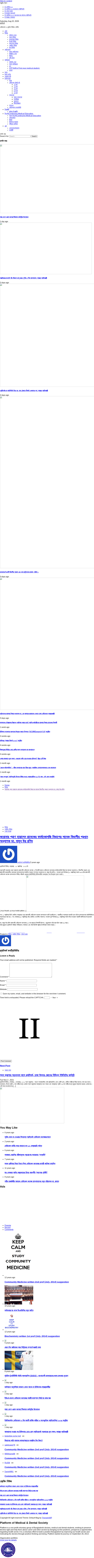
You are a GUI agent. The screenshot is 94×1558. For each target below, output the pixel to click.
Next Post (5, 1065)
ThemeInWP (47, 1518)
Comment (4, 977)
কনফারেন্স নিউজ (13, 39)
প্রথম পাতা (8, 1070)
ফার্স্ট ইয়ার (24, 68)
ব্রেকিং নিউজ (13, 45)
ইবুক (10, 81)
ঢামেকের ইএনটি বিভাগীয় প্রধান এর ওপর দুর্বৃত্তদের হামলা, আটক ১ (19, 572)
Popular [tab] (8, 1225)
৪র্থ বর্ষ (16, 91)
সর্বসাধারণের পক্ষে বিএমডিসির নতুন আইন (19, 1310)
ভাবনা (10, 70)
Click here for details (8, 1540)
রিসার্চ (10, 120)
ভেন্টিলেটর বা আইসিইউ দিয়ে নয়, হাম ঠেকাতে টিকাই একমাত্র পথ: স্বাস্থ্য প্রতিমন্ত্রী (24, 391)
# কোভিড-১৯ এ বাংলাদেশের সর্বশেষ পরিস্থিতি (18, 15)
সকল (6, 72)
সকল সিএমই (25, 116)
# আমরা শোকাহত (10, 17)
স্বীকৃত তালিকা (13, 124)
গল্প (10, 66)
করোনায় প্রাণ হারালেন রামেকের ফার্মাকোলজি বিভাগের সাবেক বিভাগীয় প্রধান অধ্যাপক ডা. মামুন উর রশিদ (34, 789)
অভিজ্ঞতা (7, 60)
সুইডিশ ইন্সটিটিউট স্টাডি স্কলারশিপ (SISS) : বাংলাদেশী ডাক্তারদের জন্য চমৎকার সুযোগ (36, 1376)
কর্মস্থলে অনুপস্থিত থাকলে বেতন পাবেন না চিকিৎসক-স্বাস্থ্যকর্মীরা (27, 1387)
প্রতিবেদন (7, 50)
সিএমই (19, 114)
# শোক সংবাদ (9, 11)
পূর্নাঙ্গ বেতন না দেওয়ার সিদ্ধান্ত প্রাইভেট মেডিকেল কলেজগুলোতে (28, 1137)
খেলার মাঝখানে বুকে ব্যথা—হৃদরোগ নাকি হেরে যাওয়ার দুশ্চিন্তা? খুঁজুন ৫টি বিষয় (23, 759)
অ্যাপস (11, 105)
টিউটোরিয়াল (17, 103)
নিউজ (6, 33)
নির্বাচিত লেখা (13, 54)
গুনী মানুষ (11, 58)
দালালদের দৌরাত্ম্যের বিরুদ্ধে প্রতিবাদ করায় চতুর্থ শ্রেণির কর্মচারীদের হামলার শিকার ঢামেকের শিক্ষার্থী (28, 723)
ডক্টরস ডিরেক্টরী (13, 111)
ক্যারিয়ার (16, 99)
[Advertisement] (47, 808)
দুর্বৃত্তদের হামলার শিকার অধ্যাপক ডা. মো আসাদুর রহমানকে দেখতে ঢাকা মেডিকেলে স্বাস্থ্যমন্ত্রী (27, 714)
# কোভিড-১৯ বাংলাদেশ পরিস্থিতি (14, 9)
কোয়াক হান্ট (8, 76)
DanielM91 (9, 1472)
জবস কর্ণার (8, 74)
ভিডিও (11, 56)
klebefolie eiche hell (13, 1436)
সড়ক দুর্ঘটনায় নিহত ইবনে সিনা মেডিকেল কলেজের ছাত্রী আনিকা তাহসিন (30, 1163)
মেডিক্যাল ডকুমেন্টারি (15, 107)
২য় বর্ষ (15, 87)
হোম (6, 31)
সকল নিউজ (12, 37)
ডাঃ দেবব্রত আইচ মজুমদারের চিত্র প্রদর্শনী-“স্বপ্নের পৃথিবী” (26, 1172)
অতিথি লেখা (12, 62)
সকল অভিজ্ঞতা (13, 64)
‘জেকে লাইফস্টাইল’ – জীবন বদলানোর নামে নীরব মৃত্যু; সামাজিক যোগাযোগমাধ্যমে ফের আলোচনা (28, 768)
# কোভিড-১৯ (9, 7)
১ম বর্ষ (15, 85)
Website (3, 989)
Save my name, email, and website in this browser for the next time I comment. (34, 994)
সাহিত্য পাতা (13, 35)
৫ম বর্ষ (15, 93)
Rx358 (7, 1463)
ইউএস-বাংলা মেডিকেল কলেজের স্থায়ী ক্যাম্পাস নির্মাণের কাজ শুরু (28, 1398)
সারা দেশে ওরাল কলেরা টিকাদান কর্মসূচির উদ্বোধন (14, 217)
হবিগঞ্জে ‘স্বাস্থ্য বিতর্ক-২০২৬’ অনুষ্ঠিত (11, 741)
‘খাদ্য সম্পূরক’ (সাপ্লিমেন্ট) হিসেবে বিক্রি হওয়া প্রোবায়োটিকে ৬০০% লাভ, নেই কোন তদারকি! (27, 777)
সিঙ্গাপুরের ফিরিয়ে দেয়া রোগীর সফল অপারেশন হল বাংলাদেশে (17, 750)
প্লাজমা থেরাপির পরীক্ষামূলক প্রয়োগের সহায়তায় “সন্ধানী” (25, 1155)
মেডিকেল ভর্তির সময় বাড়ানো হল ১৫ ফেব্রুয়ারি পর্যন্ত (23, 1146)
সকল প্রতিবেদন (13, 52)
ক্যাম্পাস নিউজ (13, 43)
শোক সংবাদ (8, 831)
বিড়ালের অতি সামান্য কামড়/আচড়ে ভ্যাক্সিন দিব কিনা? (24, 1440)
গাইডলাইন (12, 118)
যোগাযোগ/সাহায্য (14, 128)
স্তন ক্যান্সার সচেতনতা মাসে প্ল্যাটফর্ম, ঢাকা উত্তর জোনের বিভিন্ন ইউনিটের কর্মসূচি (37, 1075)
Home (7, 785)
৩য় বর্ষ (15, 89)
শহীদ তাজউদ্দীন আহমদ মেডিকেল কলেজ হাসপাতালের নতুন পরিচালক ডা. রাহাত (32, 1181)
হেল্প (6, 126)
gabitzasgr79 (10, 1445)
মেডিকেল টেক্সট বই (14, 83)
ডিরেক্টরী (7, 109)
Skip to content (6, 1)
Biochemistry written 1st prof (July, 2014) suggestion (32, 1336)
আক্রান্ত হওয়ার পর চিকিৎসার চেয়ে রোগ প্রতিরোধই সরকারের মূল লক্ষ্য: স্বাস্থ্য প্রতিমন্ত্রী (36, 1431)
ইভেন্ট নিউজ (12, 41)
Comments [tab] (9, 1230)
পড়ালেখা (11, 95)
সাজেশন (16, 101)
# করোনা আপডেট (10, 13)
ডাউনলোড (8, 78)
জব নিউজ (12, 48)
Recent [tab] (7, 1227)
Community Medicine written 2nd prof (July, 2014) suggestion (37, 1282)
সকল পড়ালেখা (18, 97)
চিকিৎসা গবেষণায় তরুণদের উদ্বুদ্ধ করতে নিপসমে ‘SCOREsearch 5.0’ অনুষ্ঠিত (25, 732)
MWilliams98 (10, 1454)
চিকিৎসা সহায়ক (13, 122)
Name (3, 981)
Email (3, 985)
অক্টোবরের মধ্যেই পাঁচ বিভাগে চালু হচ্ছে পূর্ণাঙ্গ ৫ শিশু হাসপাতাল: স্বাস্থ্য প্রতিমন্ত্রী (23, 278)
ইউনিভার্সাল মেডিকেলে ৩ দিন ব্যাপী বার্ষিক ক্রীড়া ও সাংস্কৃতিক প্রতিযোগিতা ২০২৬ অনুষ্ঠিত (36, 1420)
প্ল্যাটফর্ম (2, 23)
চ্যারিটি (11, 130)
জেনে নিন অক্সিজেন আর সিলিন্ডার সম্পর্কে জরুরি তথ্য (23, 1347)
